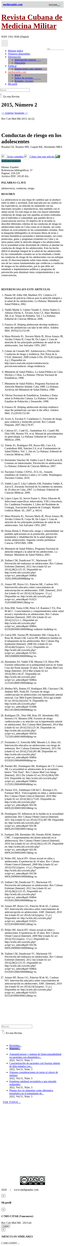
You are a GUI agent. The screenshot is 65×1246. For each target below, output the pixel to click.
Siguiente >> (21, 113)
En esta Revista (13, 1033)
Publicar (12, 65)
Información (14, 56)
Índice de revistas (28, 78)
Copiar (6, 1226)
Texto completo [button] (15, 156)
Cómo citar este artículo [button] (42, 156)
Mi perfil (12, 84)
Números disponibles (19, 53)
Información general (28, 59)
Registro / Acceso (24, 81)
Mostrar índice (15, 50)
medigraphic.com (17, 71)
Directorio (20, 62)
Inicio (18, 74)
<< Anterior (7, 113)
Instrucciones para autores (31, 68)
